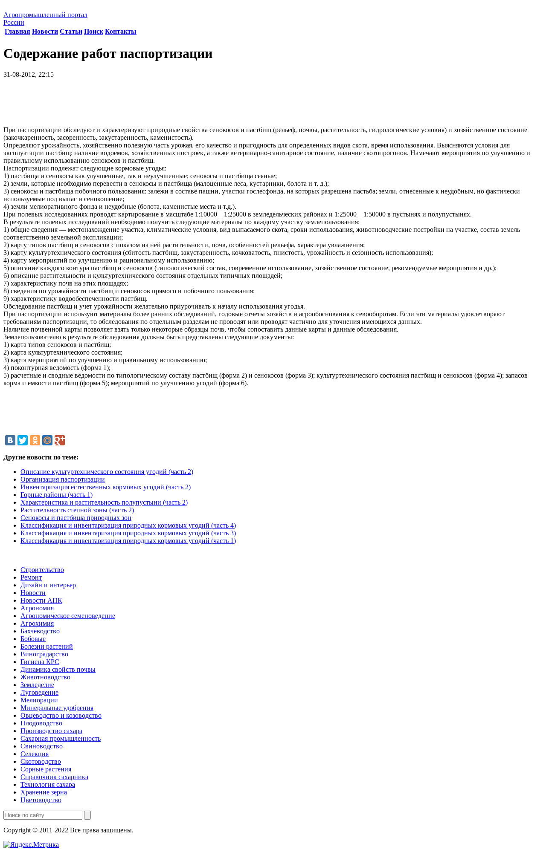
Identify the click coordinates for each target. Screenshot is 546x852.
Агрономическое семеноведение (67, 615)
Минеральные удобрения (56, 707)
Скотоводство (40, 761)
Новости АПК (41, 600)
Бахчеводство (40, 631)
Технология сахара (47, 784)
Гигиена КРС (39, 661)
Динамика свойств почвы (58, 669)
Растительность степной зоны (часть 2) (77, 510)
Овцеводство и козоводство (61, 715)
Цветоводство (40, 799)
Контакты (120, 31)
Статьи (71, 31)
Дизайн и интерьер (48, 585)
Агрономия (37, 608)
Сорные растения (45, 769)
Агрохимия (37, 623)
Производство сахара (51, 730)
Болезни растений (46, 646)
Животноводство (45, 677)
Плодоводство (41, 723)
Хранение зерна (43, 792)
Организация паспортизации (62, 479)
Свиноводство (41, 746)
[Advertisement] (273, 105)
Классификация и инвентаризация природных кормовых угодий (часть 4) (128, 525)
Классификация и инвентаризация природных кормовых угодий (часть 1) (128, 540)
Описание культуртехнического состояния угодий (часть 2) (106, 471)
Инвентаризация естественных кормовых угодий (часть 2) (105, 487)
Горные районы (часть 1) (56, 494)
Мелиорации (39, 700)
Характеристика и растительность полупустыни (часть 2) (104, 502)
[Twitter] (22, 440)
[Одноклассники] (35, 440)
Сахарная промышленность (60, 738)
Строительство (42, 569)
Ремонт (31, 577)
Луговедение (39, 692)
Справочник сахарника (54, 776)
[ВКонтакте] (10, 440)
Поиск (93, 31)
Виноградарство (44, 654)
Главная (17, 31)
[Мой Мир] (47, 440)
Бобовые (33, 638)
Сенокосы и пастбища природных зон (75, 517)
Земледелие (37, 684)
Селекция (34, 753)
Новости (45, 31)
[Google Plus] (60, 440)
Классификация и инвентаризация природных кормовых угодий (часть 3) (128, 533)
